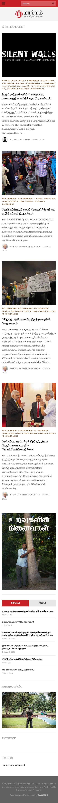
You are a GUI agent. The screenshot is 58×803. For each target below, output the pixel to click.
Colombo (38, 199)
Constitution (49, 199)
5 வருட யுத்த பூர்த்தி (9, 86)
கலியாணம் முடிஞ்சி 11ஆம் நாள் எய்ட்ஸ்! (18, 622)
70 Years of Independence (18, 89)
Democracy (43, 311)
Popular (15, 603)
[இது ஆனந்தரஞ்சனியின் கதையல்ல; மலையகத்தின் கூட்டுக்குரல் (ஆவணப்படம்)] (29, 55)
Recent (42, 603)
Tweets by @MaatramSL (13, 765)
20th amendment (32, 83)
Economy (28, 201)
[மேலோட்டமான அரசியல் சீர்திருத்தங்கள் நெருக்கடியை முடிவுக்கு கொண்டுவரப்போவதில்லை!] (29, 405)
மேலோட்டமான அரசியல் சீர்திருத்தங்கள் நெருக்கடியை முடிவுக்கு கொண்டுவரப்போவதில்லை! (25, 445)
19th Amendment (32, 81)
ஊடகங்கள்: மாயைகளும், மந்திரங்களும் (18, 670)
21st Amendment (48, 83)
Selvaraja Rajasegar (20, 139)
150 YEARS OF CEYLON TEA (13, 81)
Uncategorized (37, 89)
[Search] (53, 3)
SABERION (43, 795)
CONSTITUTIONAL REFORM (13, 201)
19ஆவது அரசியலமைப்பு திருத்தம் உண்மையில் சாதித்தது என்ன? (28, 611)
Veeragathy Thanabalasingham (25, 246)
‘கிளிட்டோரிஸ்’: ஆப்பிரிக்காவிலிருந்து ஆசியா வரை (22, 659)
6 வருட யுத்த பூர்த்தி (24, 86)
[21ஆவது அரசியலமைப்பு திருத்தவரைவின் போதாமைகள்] (29, 283)
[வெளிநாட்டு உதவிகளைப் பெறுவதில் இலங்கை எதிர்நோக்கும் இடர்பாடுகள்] (29, 173)
